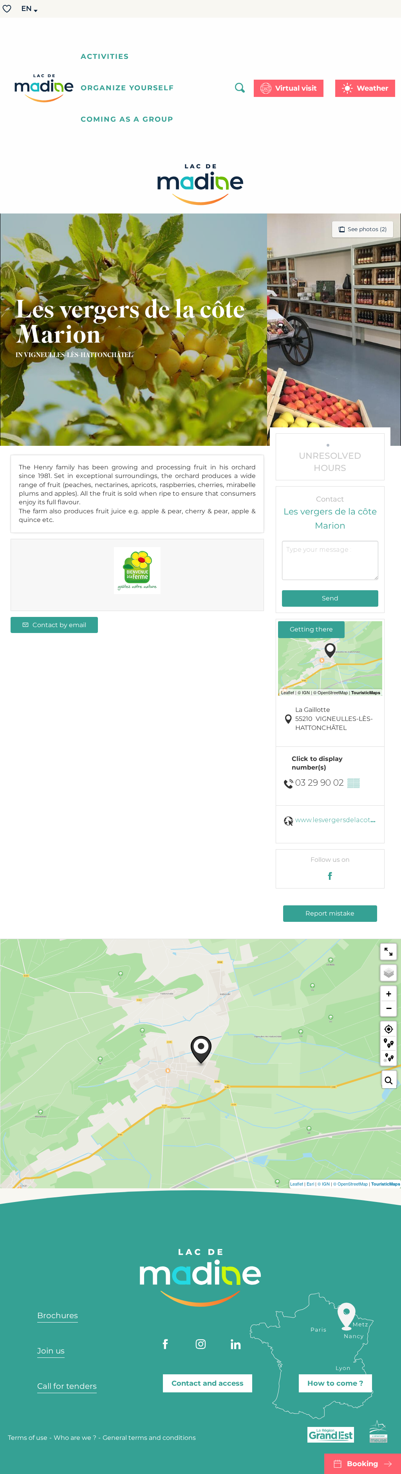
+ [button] (388, 994)
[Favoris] (8, 8)
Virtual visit (296, 88)
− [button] (389, 1008)
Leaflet (296, 1183)
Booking (362, 1463)
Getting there (311, 629)
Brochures (57, 1315)
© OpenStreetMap (350, 1183)
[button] (27, 9)
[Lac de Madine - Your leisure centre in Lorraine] (44, 88)
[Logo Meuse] (378, 1431)
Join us (51, 1350)
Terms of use (27, 1437)
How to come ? (335, 1383)
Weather (372, 88)
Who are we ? (75, 1437)
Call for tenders (67, 1386)
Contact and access (208, 1383)
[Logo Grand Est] (331, 1435)
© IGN (324, 1183)
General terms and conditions (149, 1437)
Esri (310, 1183)
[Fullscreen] (388, 952)
